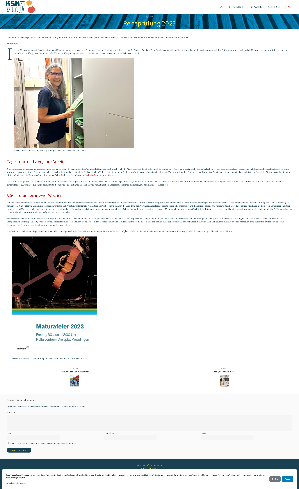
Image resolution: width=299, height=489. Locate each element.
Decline (275, 479)
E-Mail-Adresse (110, 433)
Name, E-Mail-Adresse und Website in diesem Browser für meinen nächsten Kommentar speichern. (43, 443)
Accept (287, 479)
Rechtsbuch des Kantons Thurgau (100, 175)
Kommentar (11, 412)
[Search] (289, 7)
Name (9, 433)
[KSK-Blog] (20, 7)
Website (203, 433)
